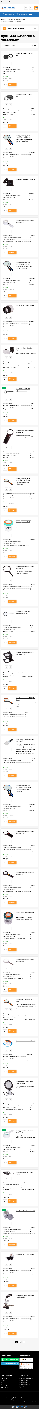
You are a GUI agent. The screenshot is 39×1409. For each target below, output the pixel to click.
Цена (13, 45)
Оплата (3, 1383)
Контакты (4, 1378)
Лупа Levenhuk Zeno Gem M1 (25, 305)
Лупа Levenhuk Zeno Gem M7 (25, 1254)
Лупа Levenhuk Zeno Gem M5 (25, 1211)
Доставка (4, 1380)
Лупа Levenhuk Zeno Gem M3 (25, 179)
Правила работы (6, 1385)
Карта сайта (4, 1387)
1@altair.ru (22, 1387)
